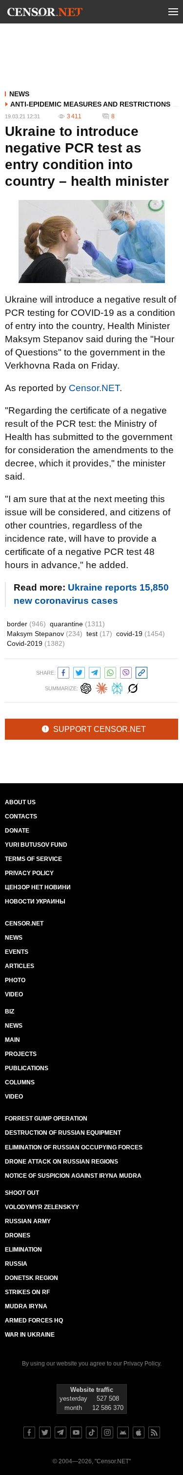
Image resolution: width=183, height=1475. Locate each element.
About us (20, 802)
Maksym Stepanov (44, 634)
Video (14, 994)
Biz (9, 1011)
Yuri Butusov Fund (36, 844)
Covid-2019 (36, 643)
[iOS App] (138, 1432)
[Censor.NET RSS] (154, 1432)
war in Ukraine (30, 1334)
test (99, 634)
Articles (19, 966)
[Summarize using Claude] (101, 687)
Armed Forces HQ (34, 1320)
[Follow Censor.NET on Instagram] (107, 1432)
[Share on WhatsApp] (110, 671)
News (19, 94)
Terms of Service (33, 859)
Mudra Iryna (26, 1306)
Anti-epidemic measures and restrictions (90, 104)
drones (17, 1235)
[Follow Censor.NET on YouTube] (76, 1432)
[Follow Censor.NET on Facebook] (29, 1432)
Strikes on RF (27, 1292)
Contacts (21, 816)
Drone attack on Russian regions (61, 1161)
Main (12, 1039)
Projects (21, 1054)
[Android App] (123, 1432)
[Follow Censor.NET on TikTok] (92, 1432)
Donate (17, 830)
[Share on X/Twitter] (79, 671)
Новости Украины (35, 901)
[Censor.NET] (44, 14)
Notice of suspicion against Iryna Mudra (73, 1175)
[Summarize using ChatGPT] (86, 687)
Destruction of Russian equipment (63, 1132)
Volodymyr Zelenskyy (42, 1207)
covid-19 (140, 634)
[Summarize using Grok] (133, 687)
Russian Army (28, 1221)
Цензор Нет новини (38, 887)
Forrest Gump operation (46, 1118)
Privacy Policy (29, 873)
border (26, 624)
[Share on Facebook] (63, 671)
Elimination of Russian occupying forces (73, 1147)
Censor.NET (94, 388)
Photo (15, 980)
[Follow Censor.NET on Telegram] (60, 1432)
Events (16, 951)
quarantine (77, 624)
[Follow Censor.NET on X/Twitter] (45, 1432)
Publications (26, 1068)
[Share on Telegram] (95, 671)
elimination (23, 1249)
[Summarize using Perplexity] (117, 687)
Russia (16, 1263)
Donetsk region (31, 1278)
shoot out (22, 1192)
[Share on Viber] (126, 671)
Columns (20, 1082)
